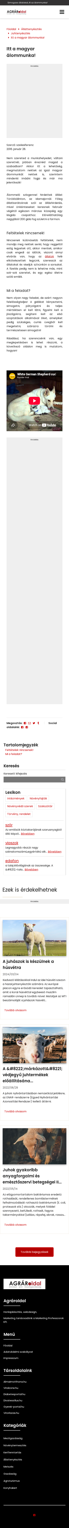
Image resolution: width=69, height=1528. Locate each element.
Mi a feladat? (13, 754)
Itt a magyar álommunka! (28, 38)
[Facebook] (25, 723)
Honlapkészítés (13, 1312)
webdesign (30, 1312)
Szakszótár (45, 806)
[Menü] (62, 12)
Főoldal (11, 29)
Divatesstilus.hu (13, 1400)
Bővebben (27, 834)
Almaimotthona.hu (15, 1381)
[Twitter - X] (34, 723)
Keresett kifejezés (15, 774)
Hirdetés (34, 66)
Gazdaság (10, 1473)
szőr (9, 825)
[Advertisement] (34, 102)
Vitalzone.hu (11, 1388)
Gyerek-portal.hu (14, 1406)
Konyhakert (10, 1488)
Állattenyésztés (31, 29)
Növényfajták (38, 798)
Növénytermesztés (15, 1445)
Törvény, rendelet (19, 814)
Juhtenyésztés (20, 33)
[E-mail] (29, 723)
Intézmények (15, 798)
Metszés (8, 1466)
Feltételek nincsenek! (19, 750)
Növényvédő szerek (20, 806)
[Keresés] (62, 779)
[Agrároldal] (16, 12)
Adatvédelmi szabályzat (18, 1352)
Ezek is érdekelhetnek (30, 889)
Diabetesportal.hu (14, 1394)
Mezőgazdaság (13, 1438)
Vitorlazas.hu (11, 1413)
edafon (12, 860)
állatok (49, 256)
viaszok (11, 842)
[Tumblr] (38, 723)
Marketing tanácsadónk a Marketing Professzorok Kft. (34, 1320)
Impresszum (11, 1358)
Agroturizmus (12, 1481)
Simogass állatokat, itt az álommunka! (28, 2)
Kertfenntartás (12, 1452)
